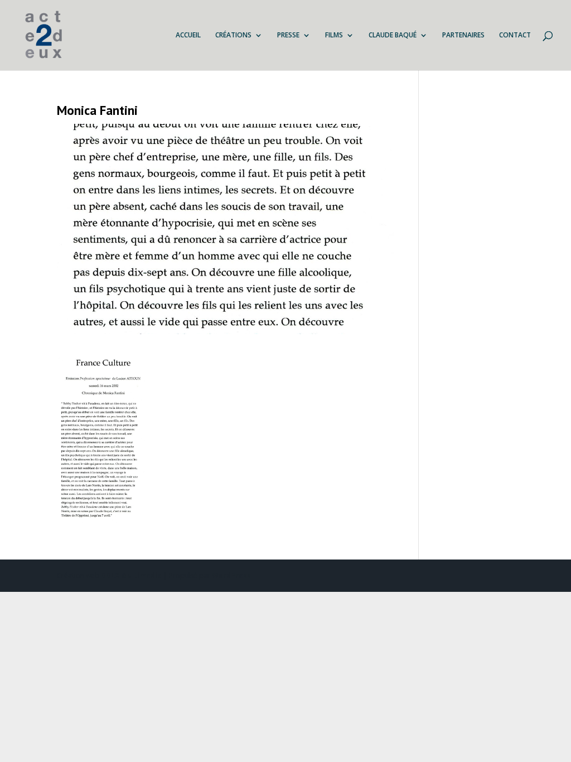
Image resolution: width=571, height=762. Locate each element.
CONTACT (515, 35)
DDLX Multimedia (131, 575)
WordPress (231, 575)
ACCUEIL (188, 35)
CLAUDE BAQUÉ (393, 35)
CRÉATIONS (233, 35)
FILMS (334, 35)
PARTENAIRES (463, 35)
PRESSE (288, 35)
